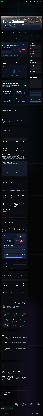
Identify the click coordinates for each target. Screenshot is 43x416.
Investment (23, 406)
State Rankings (38, 404)
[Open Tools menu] (41, 1)
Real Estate (27, 32)
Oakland (2, 392)
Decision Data (30, 1)
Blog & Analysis (31, 403)
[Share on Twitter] (4, 27)
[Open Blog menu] (35, 1)
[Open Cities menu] (27, 1)
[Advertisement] (21, 10)
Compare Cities (16, 405)
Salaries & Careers (24, 404)
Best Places (16, 404)
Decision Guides (31, 405)
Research (12, 1)
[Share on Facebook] (6, 27)
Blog (34, 1)
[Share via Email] (8, 27)
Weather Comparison (39, 405)
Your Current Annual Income (6, 47)
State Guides (31, 406)
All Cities (16, 403)
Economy (17, 1)
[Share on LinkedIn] (7, 27)
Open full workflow (25, 85)
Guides (37, 1)
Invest (23, 32)
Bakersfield (6, 392)
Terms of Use (37, 413)
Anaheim (9, 392)
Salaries (32, 32)
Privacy (34, 413)
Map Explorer (16, 406)
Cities (26, 1)
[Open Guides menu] (38, 1)
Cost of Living (8, 32)
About (32, 413)
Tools (40, 1)
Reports (15, 1)
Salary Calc (19, 32)
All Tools (38, 403)
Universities (38, 406)
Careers (36, 32)
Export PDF (14, 27)
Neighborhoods (14, 32)
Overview (3, 32)
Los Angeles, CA (35, 79)
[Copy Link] (10, 27)
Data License (41, 413)
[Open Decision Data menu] (32, 1)
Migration (20, 1)
